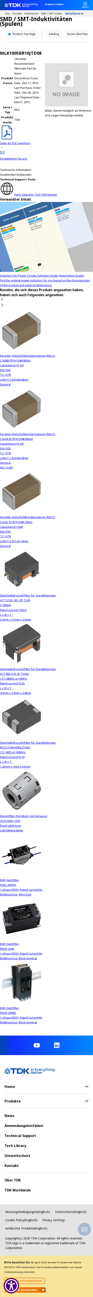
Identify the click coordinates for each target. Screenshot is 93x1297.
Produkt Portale (18, 13)
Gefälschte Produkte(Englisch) (26, 1228)
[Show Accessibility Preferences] (11, 1286)
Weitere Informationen (24, 1281)
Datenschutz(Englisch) (71, 1212)
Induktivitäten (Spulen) (32, 13)
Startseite (9, 13)
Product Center (54, 4)
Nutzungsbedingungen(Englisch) (27, 1212)
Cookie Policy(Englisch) (21, 1220)
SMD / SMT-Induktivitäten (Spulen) (53, 13)
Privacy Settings (53, 1220)
